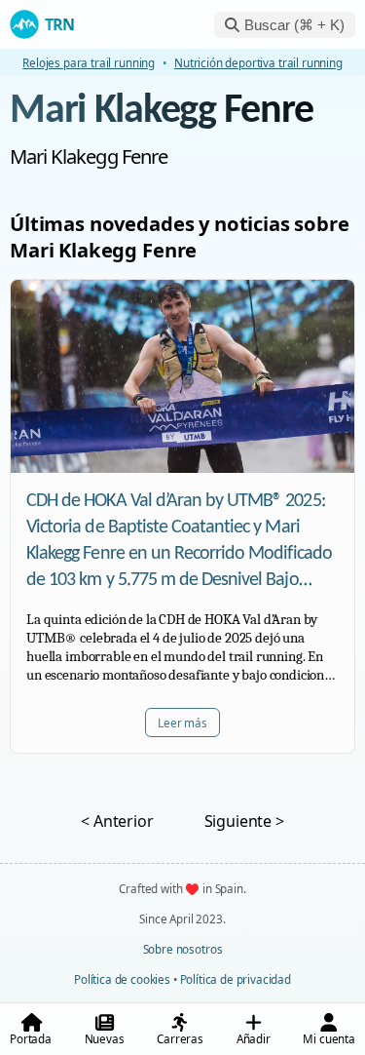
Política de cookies (122, 979)
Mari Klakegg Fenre (161, 112)
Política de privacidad (235, 979)
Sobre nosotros (183, 949)
